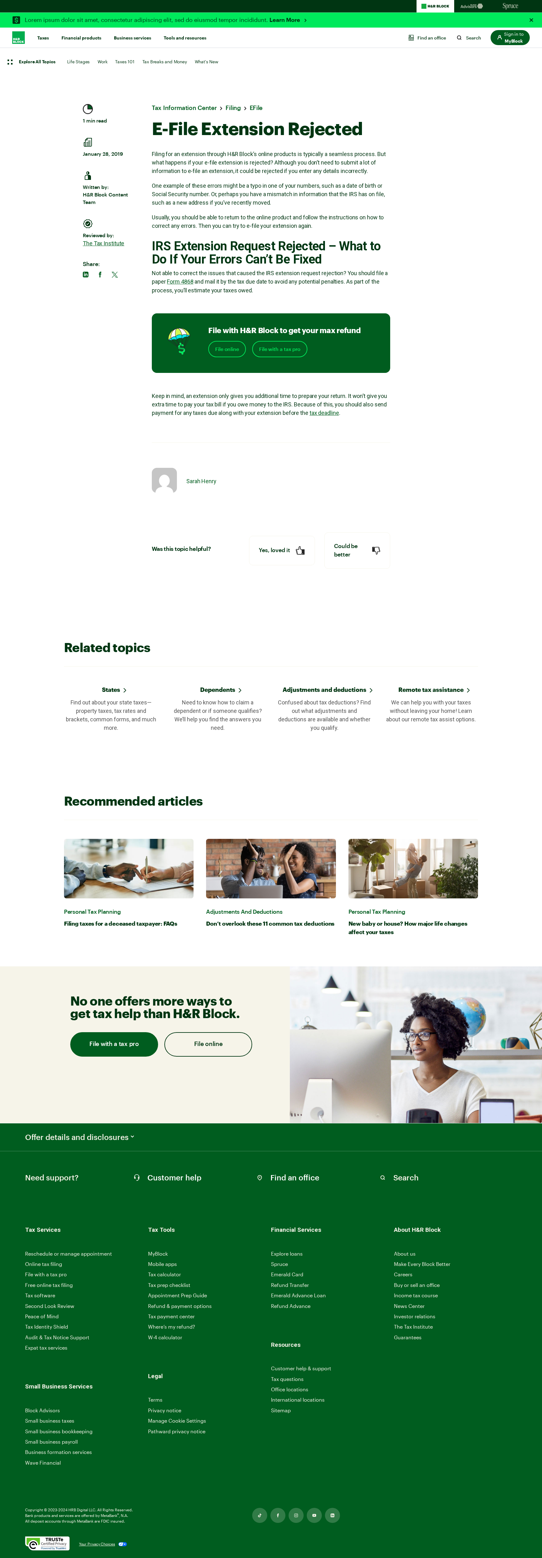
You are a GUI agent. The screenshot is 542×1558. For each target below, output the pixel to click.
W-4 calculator (165, 1337)
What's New (206, 61)
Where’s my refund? (171, 1327)
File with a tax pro (279, 349)
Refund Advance (291, 1306)
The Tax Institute (103, 243)
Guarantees (408, 1337)
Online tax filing (43, 1264)
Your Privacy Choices (97, 1544)
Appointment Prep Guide (177, 1295)
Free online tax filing (49, 1285)
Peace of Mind (42, 1316)
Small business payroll (51, 1442)
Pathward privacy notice (176, 1431)
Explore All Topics (37, 62)
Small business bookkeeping (59, 1431)
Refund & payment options (180, 1306)
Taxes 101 (124, 61)
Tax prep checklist (169, 1285)
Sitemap (281, 1410)
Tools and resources (185, 37)
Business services (132, 37)
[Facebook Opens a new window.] (277, 1515)
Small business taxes (49, 1421)
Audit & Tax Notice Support (57, 1337)
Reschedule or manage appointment (68, 1254)
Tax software (40, 1295)
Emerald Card (287, 1274)
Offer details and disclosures (77, 1137)
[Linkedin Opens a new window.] (332, 1515)
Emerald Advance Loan (298, 1295)
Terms (155, 1400)
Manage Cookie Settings (177, 1421)
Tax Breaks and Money (164, 61)
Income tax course (416, 1295)
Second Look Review (49, 1306)
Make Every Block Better (422, 1264)
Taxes (43, 37)
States (111, 689)
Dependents (217, 689)
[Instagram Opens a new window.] (296, 1515)
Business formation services (58, 1452)
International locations (298, 1400)
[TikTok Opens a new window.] (259, 1515)
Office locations (289, 1389)
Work (102, 61)
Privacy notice (164, 1410)
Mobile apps (162, 1264)
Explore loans (287, 1254)
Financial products (81, 37)
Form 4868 (180, 281)
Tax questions (287, 1379)
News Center (409, 1306)
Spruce (279, 1264)
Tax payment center (171, 1316)
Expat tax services (46, 1348)
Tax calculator (164, 1274)
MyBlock (158, 1254)
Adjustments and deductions (324, 689)
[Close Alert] (531, 20)
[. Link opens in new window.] (47, 1544)
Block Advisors (42, 1410)
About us (405, 1254)
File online (227, 349)
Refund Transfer (290, 1285)
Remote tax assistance (431, 689)
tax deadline (324, 413)
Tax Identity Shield (46, 1327)
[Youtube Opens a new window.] (314, 1515)
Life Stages (78, 61)
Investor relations (414, 1316)
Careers (403, 1274)
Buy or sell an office (417, 1285)
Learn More (285, 20)
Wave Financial (43, 1463)
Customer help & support (301, 1368)
